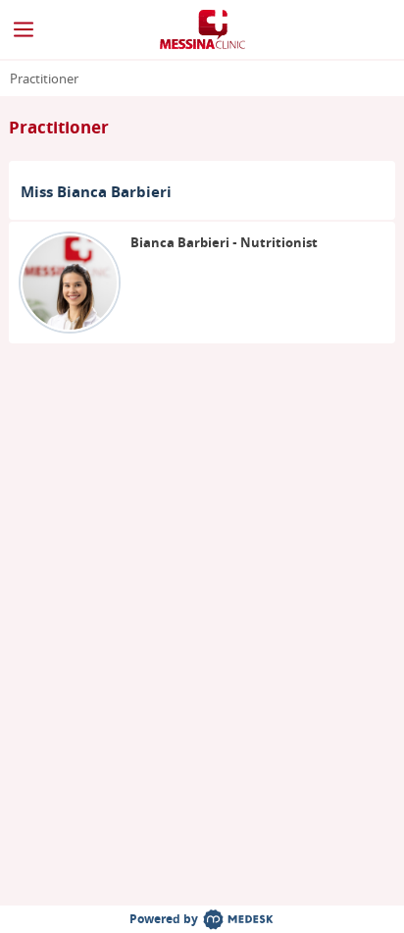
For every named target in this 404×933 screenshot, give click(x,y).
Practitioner (44, 79)
